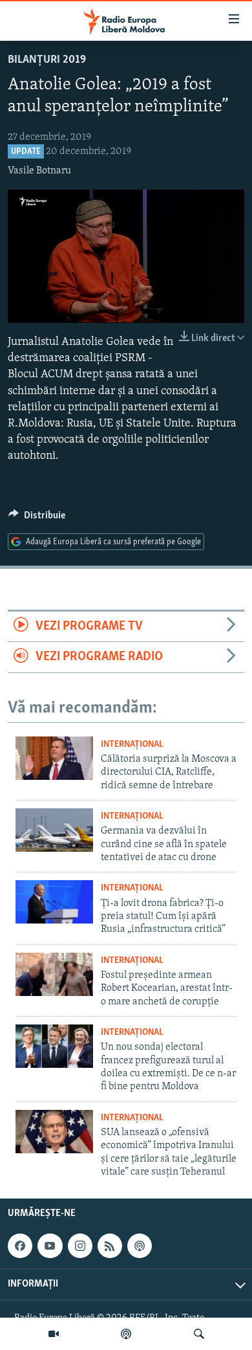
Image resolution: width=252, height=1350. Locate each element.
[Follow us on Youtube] (49, 1246)
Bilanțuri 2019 (47, 60)
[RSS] (110, 1246)
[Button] (36, 518)
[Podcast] (126, 1334)
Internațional (132, 744)
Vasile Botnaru (39, 171)
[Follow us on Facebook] (20, 1246)
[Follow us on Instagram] (80, 1246)
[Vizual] (53, 1334)
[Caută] (199, 1334)
